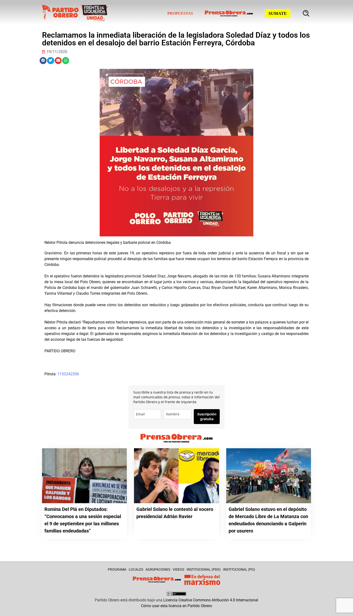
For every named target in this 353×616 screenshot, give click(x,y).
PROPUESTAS (180, 13)
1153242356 (68, 374)
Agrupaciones (158, 569)
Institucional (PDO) (204, 569)
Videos (178, 569)
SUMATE (277, 13)
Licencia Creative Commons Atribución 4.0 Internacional (210, 600)
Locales (136, 569)
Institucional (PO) (239, 569)
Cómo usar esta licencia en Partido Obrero (176, 606)
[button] (43, 60)
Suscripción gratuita (206, 416)
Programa (117, 569)
